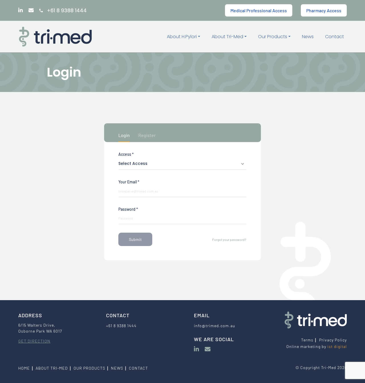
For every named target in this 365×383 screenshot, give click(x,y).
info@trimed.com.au (214, 325)
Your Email (128, 181)
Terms (307, 339)
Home (24, 368)
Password (128, 209)
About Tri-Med (228, 36)
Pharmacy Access (323, 10)
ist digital (337, 346)
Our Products (273, 36)
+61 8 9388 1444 (67, 10)
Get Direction (34, 341)
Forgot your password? (229, 239)
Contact (334, 36)
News (308, 36)
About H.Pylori (182, 36)
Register (147, 135)
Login (124, 135)
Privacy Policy (333, 339)
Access (126, 154)
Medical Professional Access (258, 10)
